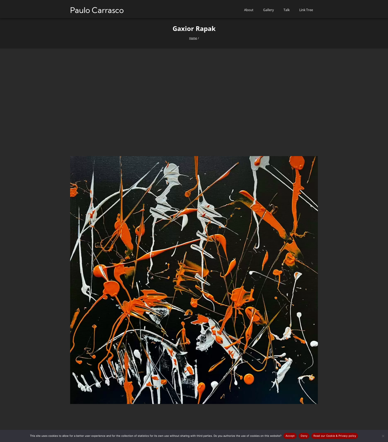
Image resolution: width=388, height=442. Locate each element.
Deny (304, 435)
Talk (287, 10)
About (248, 10)
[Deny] (383, 436)
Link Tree (306, 10)
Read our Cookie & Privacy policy (334, 435)
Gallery (268, 10)
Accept (290, 435)
